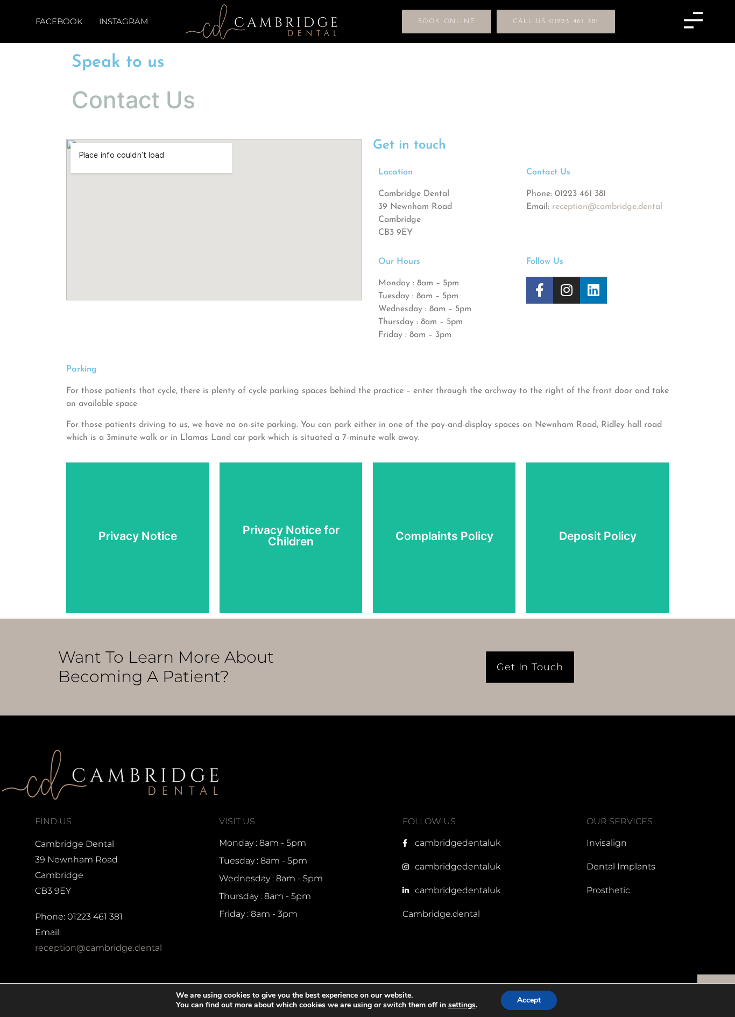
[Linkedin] (593, 290)
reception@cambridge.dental (607, 206)
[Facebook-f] (539, 290)
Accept (529, 1000)
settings (462, 1005)
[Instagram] (566, 290)
